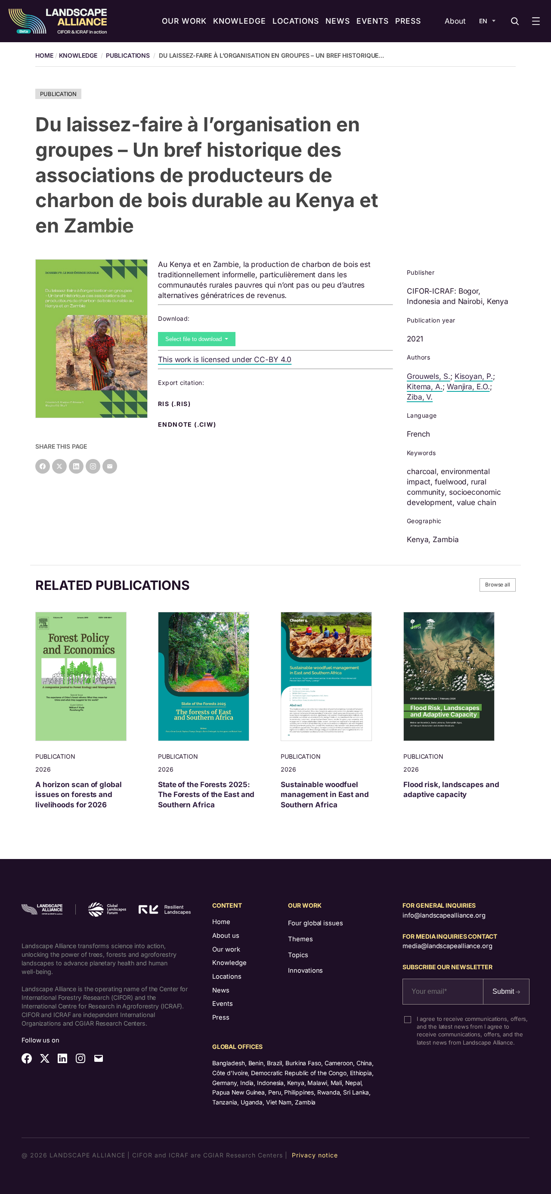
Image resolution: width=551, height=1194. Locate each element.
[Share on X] (59, 466)
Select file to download (194, 339)
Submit (504, 991)
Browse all (497, 584)
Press (220, 1017)
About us (225, 936)
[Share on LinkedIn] (76, 466)
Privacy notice (315, 1155)
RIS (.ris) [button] (175, 403)
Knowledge (78, 55)
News (220, 990)
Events (222, 1004)
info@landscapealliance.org (443, 915)
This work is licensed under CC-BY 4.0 (224, 359)
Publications (128, 55)
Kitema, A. (425, 386)
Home (221, 922)
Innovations (305, 970)
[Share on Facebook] (42, 466)
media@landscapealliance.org (447, 946)
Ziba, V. (420, 396)
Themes (300, 939)
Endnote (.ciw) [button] (188, 424)
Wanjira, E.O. (468, 386)
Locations (226, 976)
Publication (58, 93)
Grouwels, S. (428, 376)
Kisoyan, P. (474, 376)
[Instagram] (93, 466)
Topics (298, 955)
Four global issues (315, 923)
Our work (226, 949)
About (455, 20)
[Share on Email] (109, 466)
